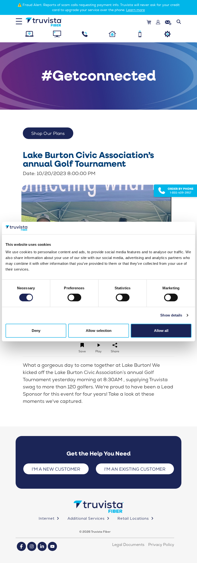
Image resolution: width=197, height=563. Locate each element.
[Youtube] (52, 546)
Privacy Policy (161, 544)
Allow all (161, 331)
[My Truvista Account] (158, 22)
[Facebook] (21, 546)
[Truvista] (44, 22)
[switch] (74, 297)
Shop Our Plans (48, 133)
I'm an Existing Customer (135, 469)
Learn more (135, 10)
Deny (36, 331)
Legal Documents (128, 544)
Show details (171, 315)
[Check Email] (168, 22)
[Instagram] (31, 546)
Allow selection (98, 331)
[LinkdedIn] (42, 546)
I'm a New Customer (56, 469)
